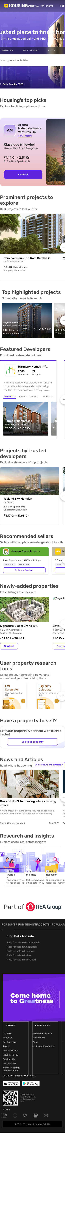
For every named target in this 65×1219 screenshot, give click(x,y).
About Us (7, 1037)
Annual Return (10, 1050)
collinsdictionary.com (43, 1046)
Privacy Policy (10, 1055)
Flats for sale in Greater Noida (23, 942)
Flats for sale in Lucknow (20, 951)
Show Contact (25, 570)
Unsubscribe (9, 1063)
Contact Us (9, 1059)
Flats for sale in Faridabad (21, 959)
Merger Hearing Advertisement (11, 1069)
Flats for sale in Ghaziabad (21, 946)
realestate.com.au (42, 1033)
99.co (35, 1042)
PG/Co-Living (30, 50)
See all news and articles (49, 764)
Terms (6, 1046)
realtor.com (38, 1037)
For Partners (9, 1042)
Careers (7, 1033)
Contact (23, 174)
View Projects (25, 136)
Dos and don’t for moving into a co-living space (28, 803)
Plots (51, 50)
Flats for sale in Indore (19, 955)
